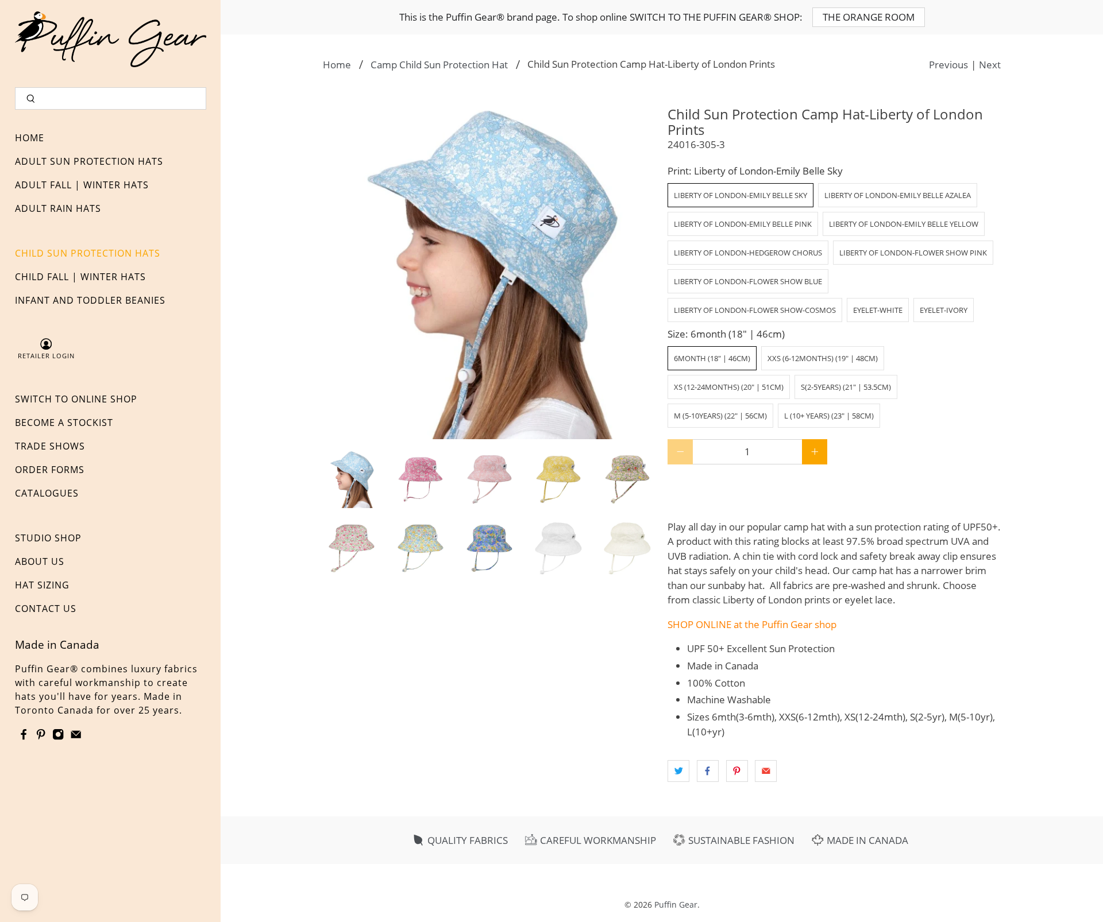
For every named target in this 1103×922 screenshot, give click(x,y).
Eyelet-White (878, 310)
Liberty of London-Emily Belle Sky (740, 195)
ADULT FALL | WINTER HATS (82, 185)
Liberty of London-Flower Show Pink (913, 252)
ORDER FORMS (49, 469)
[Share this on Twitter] (678, 771)
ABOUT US (39, 561)
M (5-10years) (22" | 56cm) (720, 415)
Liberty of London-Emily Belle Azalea (897, 195)
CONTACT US (45, 608)
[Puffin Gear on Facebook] (23, 736)
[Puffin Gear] (110, 39)
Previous (948, 64)
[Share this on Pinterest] (737, 771)
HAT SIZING (42, 585)
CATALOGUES (47, 493)
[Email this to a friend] (766, 771)
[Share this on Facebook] (708, 771)
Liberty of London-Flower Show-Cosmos (755, 310)
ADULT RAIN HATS (58, 208)
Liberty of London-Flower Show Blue (748, 281)
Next (990, 64)
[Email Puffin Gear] (75, 736)
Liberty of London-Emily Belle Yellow (903, 224)
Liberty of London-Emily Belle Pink (743, 224)
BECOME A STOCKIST (64, 422)
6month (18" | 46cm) (712, 358)
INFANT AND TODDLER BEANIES (90, 300)
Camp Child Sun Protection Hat (439, 64)
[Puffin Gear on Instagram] (58, 736)
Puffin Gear (675, 904)
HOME (29, 137)
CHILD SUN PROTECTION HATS (87, 253)
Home (337, 64)
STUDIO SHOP (48, 538)
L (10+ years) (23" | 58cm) (829, 415)
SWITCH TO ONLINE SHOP (76, 399)
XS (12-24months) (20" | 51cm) (729, 387)
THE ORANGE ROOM (869, 17)
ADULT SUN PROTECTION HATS (89, 161)
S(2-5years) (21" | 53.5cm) (846, 387)
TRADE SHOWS (50, 446)
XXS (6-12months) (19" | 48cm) (823, 358)
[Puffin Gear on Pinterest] (40, 736)
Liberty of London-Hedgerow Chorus (748, 252)
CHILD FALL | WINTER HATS (80, 276)
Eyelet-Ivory (943, 310)
